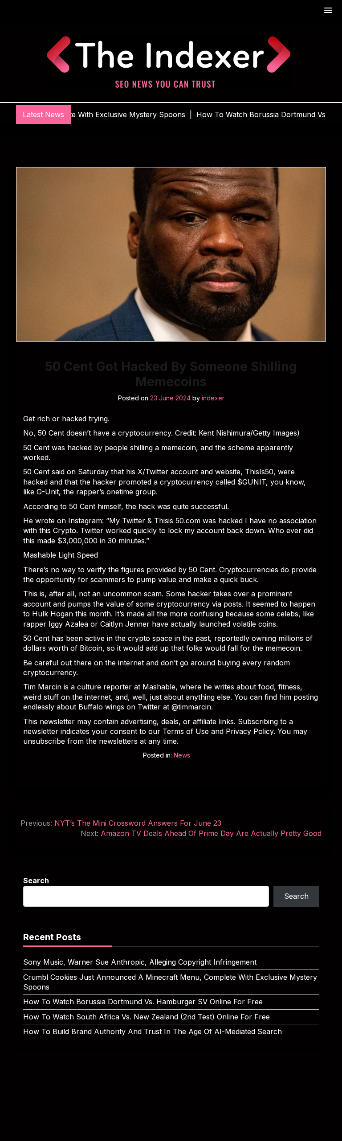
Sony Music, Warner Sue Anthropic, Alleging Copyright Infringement (139, 962)
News (182, 755)
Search (36, 880)
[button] (329, 10)
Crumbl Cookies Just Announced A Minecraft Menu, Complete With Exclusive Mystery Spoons (170, 982)
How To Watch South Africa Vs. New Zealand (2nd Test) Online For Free (146, 1016)
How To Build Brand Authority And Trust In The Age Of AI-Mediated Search (152, 1031)
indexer (213, 398)
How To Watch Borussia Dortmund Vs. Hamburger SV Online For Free (143, 1001)
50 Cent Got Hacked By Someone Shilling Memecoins (171, 374)
